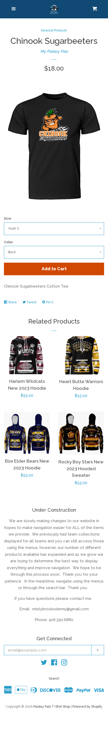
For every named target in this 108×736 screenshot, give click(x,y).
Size (7, 218)
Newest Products (54, 30)
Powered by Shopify (87, 706)
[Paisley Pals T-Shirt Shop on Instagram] (64, 663)
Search (54, 678)
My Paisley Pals (54, 51)
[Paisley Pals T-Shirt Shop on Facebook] (54, 663)
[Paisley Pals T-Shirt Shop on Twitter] (44, 663)
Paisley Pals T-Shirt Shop (51, 706)
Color (8, 242)
